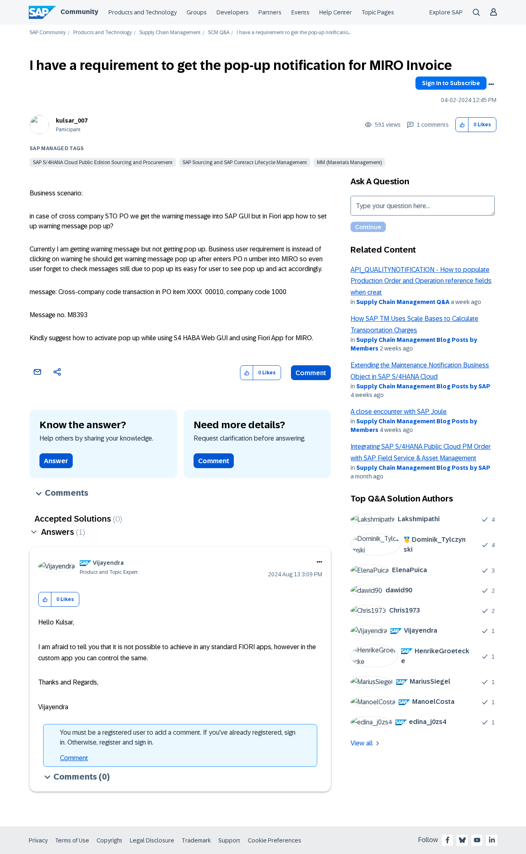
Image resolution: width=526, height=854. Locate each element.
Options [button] (491, 84)
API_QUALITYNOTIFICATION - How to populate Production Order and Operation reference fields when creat (421, 281)
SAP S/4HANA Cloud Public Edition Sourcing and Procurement (103, 162)
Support (229, 840)
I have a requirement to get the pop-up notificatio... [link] (294, 32)
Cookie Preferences (274, 840)
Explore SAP (446, 12)
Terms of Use (72, 840)
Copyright (109, 840)
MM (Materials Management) (349, 162)
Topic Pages (378, 12)
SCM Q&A (218, 32)
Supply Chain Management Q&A (403, 302)
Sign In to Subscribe (451, 83)
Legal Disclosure (152, 840)
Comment (310, 372)
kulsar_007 (72, 120)
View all (362, 743)
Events (300, 12)
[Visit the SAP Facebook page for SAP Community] (447, 840)
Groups (197, 12)
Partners (269, 12)
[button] (462, 125)
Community (79, 11)
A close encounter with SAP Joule (399, 411)
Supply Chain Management (170, 32)
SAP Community (48, 32)
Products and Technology (142, 12)
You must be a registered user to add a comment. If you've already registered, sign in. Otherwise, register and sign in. (177, 737)
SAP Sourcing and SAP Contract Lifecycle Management (244, 162)
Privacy (38, 840)
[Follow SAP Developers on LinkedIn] (492, 840)
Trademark (196, 840)
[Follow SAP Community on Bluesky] (462, 840)
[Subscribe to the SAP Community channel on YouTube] (477, 840)
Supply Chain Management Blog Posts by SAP (423, 386)
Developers (233, 12)
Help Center (335, 12)
